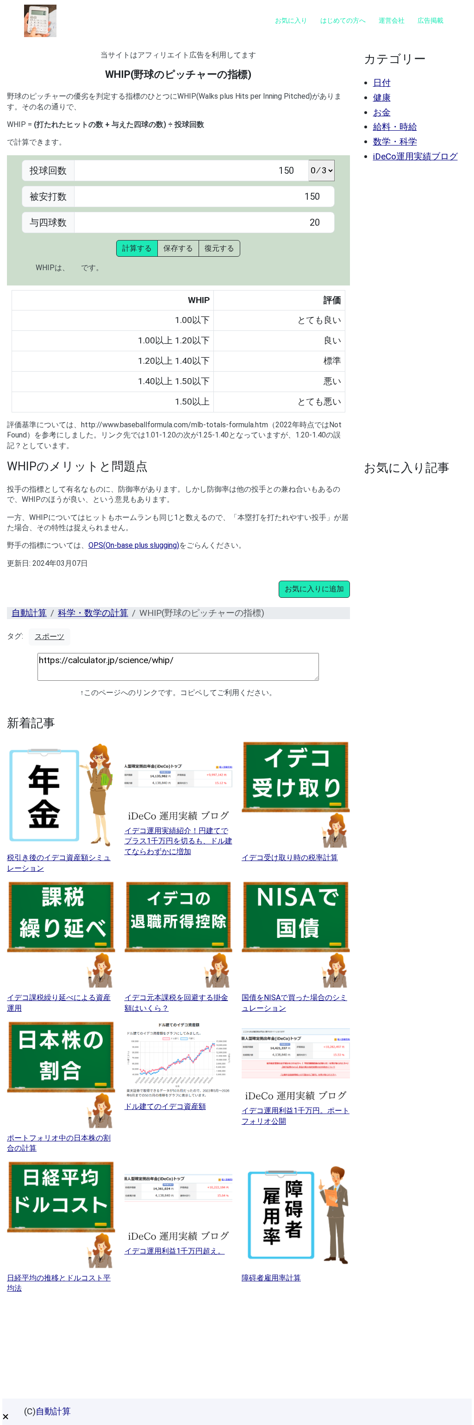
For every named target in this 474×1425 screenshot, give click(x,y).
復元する (219, 248)
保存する (178, 248)
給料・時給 (395, 126)
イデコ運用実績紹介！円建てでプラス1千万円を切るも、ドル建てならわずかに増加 (178, 841)
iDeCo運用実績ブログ (415, 156)
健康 (382, 97)
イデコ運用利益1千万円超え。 (175, 1251)
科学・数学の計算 (93, 613)
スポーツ (49, 636)
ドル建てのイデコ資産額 (165, 1106)
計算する (137, 248)
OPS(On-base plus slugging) (133, 545)
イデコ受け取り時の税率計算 (290, 857)
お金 (382, 112)
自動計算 (29, 613)
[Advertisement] (413, 311)
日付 (382, 82)
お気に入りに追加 (314, 588)
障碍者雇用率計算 (271, 1277)
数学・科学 (395, 141)
